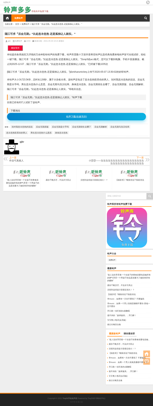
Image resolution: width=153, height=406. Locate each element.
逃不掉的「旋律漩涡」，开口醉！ (121, 315)
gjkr (9, 41)
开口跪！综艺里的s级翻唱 (118, 311)
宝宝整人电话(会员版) (116, 320)
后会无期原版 (42, 127)
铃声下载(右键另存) (76, 116)
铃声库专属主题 (76, 402)
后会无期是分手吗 (60, 127)
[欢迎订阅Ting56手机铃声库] (148, 2)
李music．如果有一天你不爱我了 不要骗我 (125, 299)
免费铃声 (6, 2)
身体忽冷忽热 (61, 133)
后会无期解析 (100, 127)
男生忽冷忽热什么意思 (41, 133)
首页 (7, 18)
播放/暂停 (15, 48)
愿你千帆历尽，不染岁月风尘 (120, 285)
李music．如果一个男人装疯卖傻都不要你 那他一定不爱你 (130, 362)
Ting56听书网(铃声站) (96, 398)
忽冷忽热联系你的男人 (16, 133)
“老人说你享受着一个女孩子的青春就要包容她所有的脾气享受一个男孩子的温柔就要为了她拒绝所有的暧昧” (129, 278)
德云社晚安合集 (114, 324)
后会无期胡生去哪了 (81, 127)
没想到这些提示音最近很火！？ (120, 290)
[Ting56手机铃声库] (26, 7)
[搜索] (146, 18)
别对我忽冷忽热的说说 (22, 127)
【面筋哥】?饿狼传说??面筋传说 (121, 294)
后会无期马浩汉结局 (119, 127)
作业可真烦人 (16, 160)
